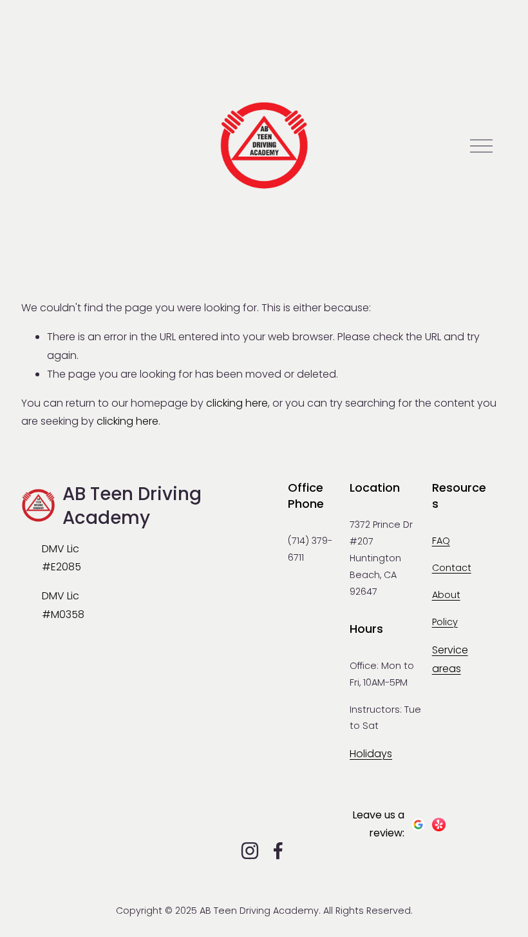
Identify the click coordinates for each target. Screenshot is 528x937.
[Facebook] (278, 851)
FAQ (441, 540)
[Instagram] (250, 851)
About (446, 594)
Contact (451, 567)
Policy (445, 621)
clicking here (237, 403)
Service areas (450, 659)
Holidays (371, 753)
